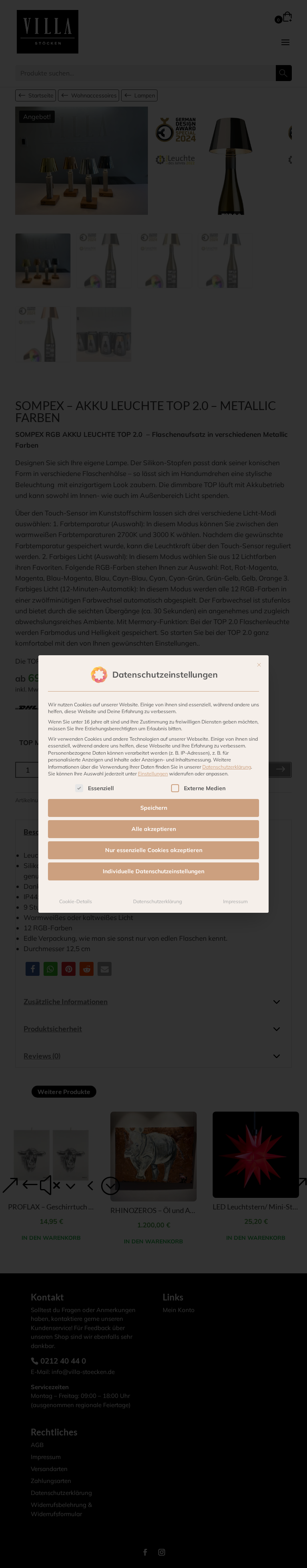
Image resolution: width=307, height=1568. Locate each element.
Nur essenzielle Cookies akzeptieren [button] (153, 850)
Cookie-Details (75, 901)
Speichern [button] (153, 807)
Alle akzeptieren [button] (154, 829)
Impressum (235, 901)
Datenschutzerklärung (226, 767)
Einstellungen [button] (153, 774)
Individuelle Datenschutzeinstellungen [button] (153, 871)
